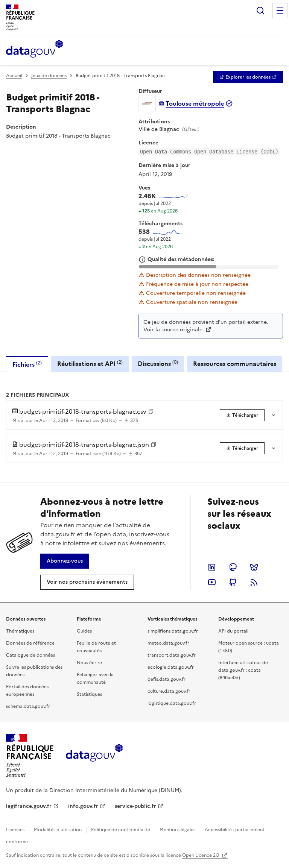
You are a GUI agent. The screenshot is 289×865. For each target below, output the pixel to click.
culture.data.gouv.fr (169, 691)
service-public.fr (135, 806)
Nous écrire (89, 662)
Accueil (14, 75)
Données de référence (30, 643)
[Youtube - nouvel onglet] (211, 582)
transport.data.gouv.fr (172, 655)
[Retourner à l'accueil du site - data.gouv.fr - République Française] (94, 756)
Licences (15, 829)
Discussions (158, 363)
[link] (248, 77)
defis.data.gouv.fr (167, 679)
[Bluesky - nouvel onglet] (254, 567)
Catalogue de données (30, 655)
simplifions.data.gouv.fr (173, 631)
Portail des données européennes (27, 690)
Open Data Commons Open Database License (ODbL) (209, 152)
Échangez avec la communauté (95, 678)
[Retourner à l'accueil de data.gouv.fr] (34, 49)
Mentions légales (177, 829)
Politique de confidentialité (120, 829)
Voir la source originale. (173, 330)
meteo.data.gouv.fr (168, 643)
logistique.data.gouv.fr (172, 703)
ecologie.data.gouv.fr (171, 667)
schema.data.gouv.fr (28, 706)
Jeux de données (49, 75)
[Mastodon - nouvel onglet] (232, 567)
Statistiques (89, 694)
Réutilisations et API (90, 363)
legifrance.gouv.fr (29, 806)
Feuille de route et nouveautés (96, 647)
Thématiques (20, 631)
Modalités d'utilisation (58, 829)
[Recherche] (260, 10)
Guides (84, 631)
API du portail (233, 631)
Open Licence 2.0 (201, 855)
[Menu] (279, 10)
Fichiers (27, 364)
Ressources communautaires (234, 363)
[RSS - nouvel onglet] (254, 582)
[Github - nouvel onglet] (232, 582)
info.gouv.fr (83, 806)
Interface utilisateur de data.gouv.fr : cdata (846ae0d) (243, 670)
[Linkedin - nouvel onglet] (211, 567)
